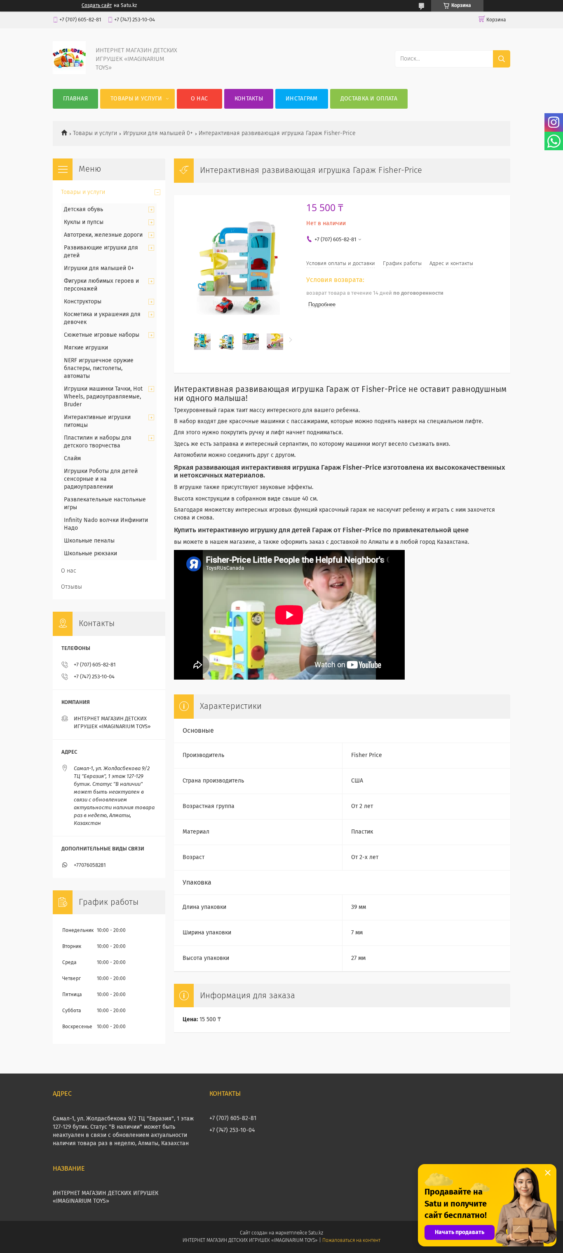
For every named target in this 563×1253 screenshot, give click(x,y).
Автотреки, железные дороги (103, 235)
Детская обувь (83, 209)
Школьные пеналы (89, 541)
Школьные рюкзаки (90, 554)
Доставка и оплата (368, 99)
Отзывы (71, 587)
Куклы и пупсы (83, 222)
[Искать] (501, 59)
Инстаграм (302, 99)
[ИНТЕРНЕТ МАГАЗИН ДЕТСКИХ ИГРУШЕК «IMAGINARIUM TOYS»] (69, 72)
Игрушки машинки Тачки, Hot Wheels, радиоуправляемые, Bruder (103, 397)
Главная (75, 99)
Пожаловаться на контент (351, 1240)
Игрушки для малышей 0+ (158, 133)
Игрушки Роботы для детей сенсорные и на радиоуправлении (101, 479)
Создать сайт (97, 5)
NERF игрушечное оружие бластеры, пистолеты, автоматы (99, 368)
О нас (199, 99)
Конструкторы (82, 302)
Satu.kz (315, 1233)
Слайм (72, 458)
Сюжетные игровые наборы (101, 335)
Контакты (249, 99)
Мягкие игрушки (86, 348)
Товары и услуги (136, 99)
